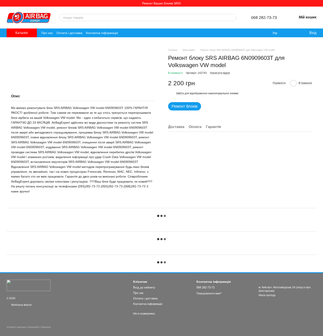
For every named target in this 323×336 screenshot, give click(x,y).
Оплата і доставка (69, 33)
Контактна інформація (102, 33)
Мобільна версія (21, 304)
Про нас (47, 33)
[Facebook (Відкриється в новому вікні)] (134, 33)
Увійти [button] (180, 93)
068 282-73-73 (264, 18)
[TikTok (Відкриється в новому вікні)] (129, 33)
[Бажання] (296, 33)
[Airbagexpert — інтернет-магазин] (29, 285)
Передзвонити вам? (208, 293)
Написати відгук (220, 73)
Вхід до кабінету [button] (144, 287)
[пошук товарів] (232, 17)
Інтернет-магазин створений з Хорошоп (29, 327)
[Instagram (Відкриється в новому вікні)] (124, 33)
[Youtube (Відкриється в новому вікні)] (140, 33)
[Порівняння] (288, 33)
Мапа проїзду (267, 295)
